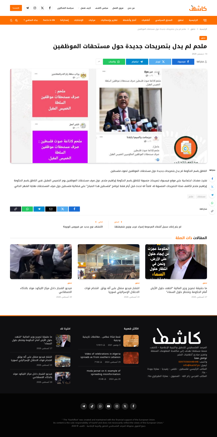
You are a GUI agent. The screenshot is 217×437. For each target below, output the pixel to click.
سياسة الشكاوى (65, 8)
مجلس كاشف (101, 8)
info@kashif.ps (191, 365)
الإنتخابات (78, 20)
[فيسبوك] (212, 178)
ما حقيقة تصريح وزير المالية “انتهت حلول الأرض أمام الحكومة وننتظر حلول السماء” (179, 290)
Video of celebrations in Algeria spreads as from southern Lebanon (100, 355)
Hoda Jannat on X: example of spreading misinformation (103, 372)
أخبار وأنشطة (129, 20)
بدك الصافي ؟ (31, 20)
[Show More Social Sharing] (99, 62)
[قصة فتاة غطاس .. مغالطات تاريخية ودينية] (131, 341)
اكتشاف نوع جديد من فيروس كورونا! (83, 226)
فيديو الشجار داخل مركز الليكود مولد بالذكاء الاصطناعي (46, 290)
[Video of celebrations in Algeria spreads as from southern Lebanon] (131, 358)
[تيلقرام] (212, 195)
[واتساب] (212, 203)
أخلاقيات (146, 20)
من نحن (131, 8)
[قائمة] (205, 20)
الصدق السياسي (163, 20)
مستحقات (201, 197)
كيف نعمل (86, 8)
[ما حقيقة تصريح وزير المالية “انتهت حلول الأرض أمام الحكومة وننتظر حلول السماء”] (176, 261)
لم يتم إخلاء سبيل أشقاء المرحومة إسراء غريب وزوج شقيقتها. (147, 226)
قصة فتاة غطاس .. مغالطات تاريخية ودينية (101, 338)
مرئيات (92, 20)
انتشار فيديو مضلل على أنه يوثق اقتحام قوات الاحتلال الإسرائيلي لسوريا (112, 290)
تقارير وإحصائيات (109, 20)
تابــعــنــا (16, 8)
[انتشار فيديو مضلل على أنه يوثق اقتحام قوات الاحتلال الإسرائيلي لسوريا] (108, 261)
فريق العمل (117, 8)
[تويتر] (212, 187)
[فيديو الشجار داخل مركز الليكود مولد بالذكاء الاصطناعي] (41, 261)
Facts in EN (49, 20)
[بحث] (16, 20)
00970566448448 (189, 362)
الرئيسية (193, 20)
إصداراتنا (64, 20)
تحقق (180, 20)
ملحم (191, 197)
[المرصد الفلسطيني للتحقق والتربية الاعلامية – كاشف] (198, 8)
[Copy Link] (212, 211)
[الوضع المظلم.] (11, 20)
